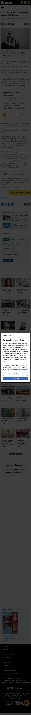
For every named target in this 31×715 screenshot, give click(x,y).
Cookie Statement (22, 369)
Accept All (15, 378)
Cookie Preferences (15, 374)
